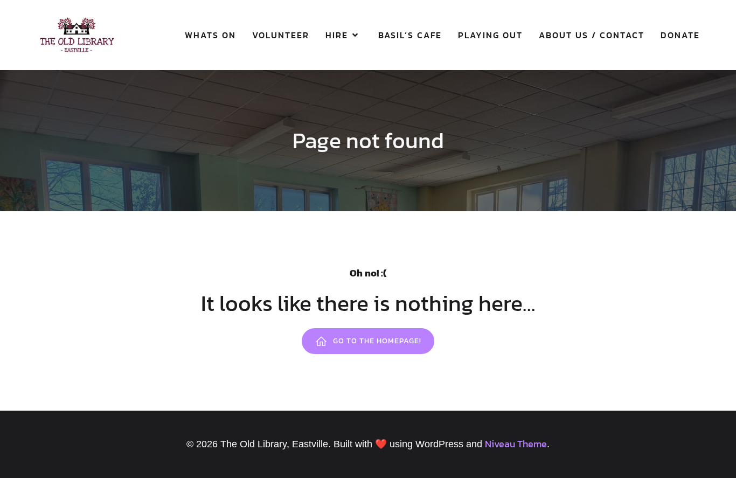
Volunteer (280, 35)
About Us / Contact (591, 35)
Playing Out (490, 35)
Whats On (210, 35)
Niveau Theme (516, 444)
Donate (680, 35)
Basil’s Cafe (410, 35)
